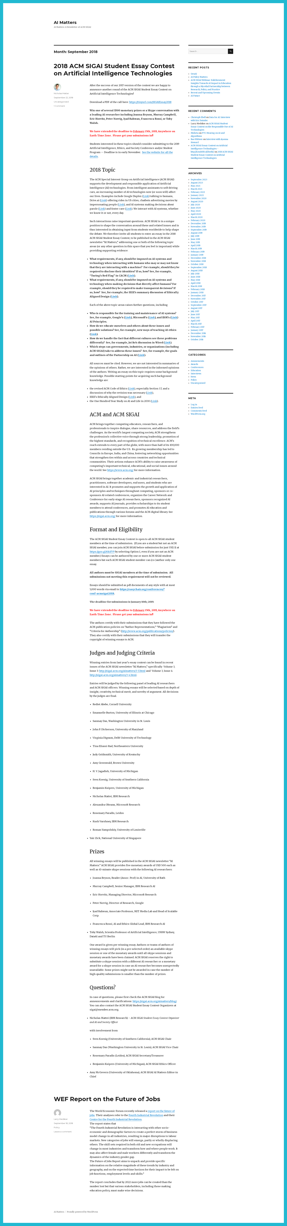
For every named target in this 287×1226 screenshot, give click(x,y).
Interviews (196, 373)
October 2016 (197, 339)
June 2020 (196, 208)
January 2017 (197, 330)
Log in (194, 404)
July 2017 (195, 311)
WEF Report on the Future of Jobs (107, 1099)
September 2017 (198, 305)
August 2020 (197, 201)
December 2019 (198, 223)
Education (196, 370)
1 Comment (59, 106)
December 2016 (198, 333)
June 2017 (195, 314)
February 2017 (197, 327)
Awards (194, 364)
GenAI (194, 74)
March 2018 (196, 286)
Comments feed (199, 411)
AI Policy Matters (199, 77)
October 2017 (197, 302)
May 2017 (195, 317)
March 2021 (196, 189)
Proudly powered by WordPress (82, 1212)
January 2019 (197, 255)
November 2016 (198, 336)
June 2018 (195, 277)
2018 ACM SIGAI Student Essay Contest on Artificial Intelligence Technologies (114, 69)
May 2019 (195, 242)
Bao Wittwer (197, 139)
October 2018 (197, 264)
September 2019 (199, 230)
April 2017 (195, 320)
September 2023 (199, 179)
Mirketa (195, 133)
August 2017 (196, 308)
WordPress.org (198, 414)
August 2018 (197, 270)
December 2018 (198, 258)
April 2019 (195, 245)
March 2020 (197, 217)
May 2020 (196, 211)
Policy (57, 1127)
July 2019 (195, 236)
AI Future (195, 96)
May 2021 (195, 186)
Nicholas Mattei (61, 93)
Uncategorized (61, 102)
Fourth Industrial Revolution (146, 1115)
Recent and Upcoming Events (205, 92)
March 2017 (196, 324)
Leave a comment (63, 1131)
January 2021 (197, 195)
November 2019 (198, 226)
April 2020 (196, 214)
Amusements (197, 361)
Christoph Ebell (198, 117)
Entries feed (197, 407)
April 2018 (195, 283)
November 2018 (198, 261)
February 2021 (198, 192)
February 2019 (197, 251)
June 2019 (195, 239)
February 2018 (198, 289)
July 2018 (195, 273)
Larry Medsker (61, 1119)
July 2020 (195, 204)
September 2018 (199, 267)
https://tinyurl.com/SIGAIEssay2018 (150, 102)
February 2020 (198, 220)
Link (131, 275)
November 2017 (198, 299)
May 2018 (195, 280)
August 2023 (197, 182)
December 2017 (198, 295)
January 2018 (197, 292)
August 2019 (196, 233)
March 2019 (196, 248)
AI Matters (65, 22)
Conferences (197, 367)
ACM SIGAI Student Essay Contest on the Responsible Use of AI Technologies (212, 126)
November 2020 (198, 198)
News (193, 377)
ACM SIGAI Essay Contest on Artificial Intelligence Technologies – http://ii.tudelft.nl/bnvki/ (209, 148)
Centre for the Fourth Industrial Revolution (116, 1119)
